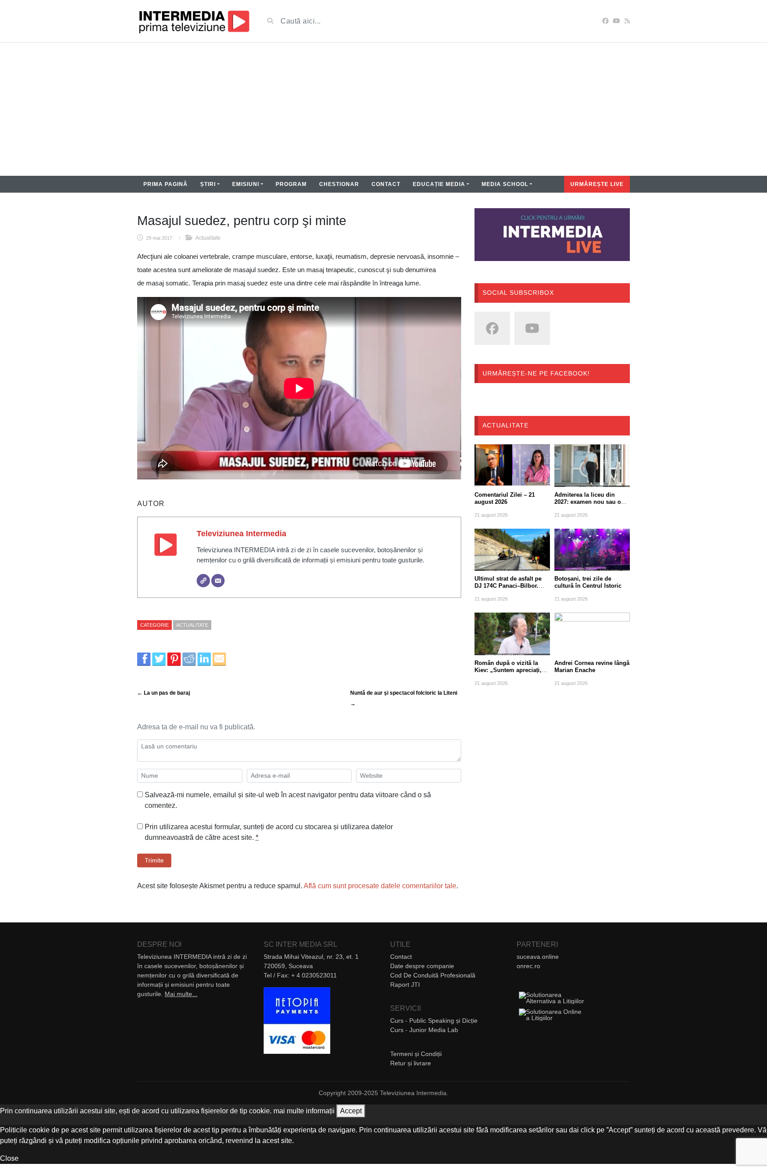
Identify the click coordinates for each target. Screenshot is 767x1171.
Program (291, 184)
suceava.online (538, 956)
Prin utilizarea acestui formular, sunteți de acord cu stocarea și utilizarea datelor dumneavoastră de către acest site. (269, 832)
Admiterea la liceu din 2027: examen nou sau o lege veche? (587, 501)
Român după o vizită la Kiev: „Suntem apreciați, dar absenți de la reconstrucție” (508, 674)
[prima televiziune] (193, 21)
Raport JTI (405, 984)
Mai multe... (181, 993)
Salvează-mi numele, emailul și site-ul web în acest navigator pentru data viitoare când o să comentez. (288, 800)
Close (9, 1158)
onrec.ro (528, 965)
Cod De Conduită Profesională (432, 975)
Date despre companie (422, 965)
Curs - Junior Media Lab (424, 1029)
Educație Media (439, 184)
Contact (386, 184)
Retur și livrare (410, 1063)
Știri (208, 184)
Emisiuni (245, 184)
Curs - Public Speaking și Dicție (434, 1020)
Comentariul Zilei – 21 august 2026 (504, 498)
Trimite (154, 860)
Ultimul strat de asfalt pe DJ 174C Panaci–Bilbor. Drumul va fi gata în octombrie (508, 589)
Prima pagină (165, 184)
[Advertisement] (383, 109)
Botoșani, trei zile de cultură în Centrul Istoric (587, 582)
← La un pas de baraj (163, 693)
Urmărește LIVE (597, 184)
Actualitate (208, 238)
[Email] (218, 580)
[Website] (203, 580)
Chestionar (339, 184)
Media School (505, 184)
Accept (351, 1111)
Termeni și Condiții (416, 1053)
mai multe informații (304, 1111)
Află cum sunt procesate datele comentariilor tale (380, 886)
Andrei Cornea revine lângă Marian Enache (591, 666)
